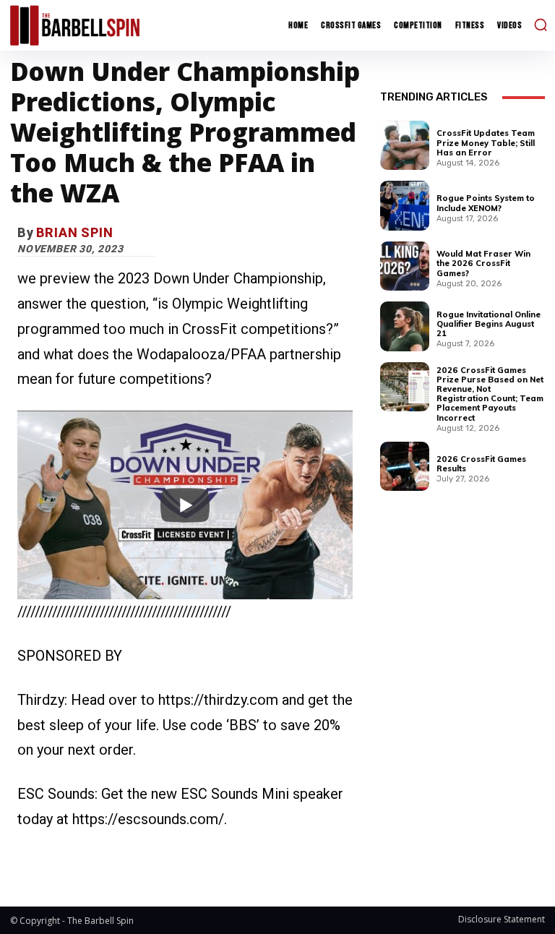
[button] (540, 24)
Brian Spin (74, 232)
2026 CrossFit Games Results (481, 464)
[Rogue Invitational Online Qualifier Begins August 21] (404, 326)
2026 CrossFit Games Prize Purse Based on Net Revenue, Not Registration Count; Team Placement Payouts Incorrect (489, 394)
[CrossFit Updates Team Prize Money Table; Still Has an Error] (404, 145)
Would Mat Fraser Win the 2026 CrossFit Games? (483, 263)
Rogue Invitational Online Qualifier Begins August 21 (488, 323)
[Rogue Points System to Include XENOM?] (404, 205)
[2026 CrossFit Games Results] (404, 466)
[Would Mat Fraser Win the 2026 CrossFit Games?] (404, 266)
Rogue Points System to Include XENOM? (485, 203)
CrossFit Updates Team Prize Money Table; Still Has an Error (485, 142)
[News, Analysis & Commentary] (74, 25)
